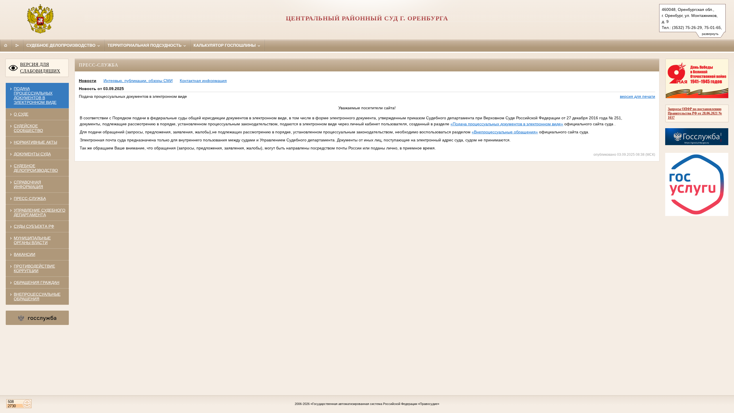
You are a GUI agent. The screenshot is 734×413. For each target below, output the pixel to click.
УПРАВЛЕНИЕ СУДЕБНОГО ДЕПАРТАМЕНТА (39, 212)
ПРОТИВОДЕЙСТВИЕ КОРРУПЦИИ (34, 268)
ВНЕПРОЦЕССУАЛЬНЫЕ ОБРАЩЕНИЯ (37, 296)
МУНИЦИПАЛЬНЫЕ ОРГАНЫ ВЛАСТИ (32, 240)
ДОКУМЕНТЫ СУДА (32, 154)
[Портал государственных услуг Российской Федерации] (696, 214)
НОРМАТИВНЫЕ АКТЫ (35, 142)
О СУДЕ (21, 114)
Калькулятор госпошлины (225, 45)
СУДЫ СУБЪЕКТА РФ (34, 226)
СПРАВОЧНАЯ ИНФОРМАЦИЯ (28, 184)
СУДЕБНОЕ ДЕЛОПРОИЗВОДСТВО (36, 168)
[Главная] (5, 45)
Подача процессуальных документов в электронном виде (35, 95)
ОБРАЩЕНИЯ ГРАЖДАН (36, 282)
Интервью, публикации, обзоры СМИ (138, 80)
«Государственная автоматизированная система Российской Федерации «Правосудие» (375, 404)
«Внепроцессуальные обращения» (505, 132)
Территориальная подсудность (145, 45)
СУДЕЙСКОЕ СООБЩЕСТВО (28, 128)
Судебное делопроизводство (61, 45)
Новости (87, 80)
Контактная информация (203, 80)
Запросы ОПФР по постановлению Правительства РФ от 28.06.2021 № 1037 (695, 113)
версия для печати (637, 96)
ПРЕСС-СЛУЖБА (30, 198)
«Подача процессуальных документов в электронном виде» (506, 124)
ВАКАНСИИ (24, 254)
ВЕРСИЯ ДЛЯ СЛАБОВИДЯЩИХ (40, 67)
